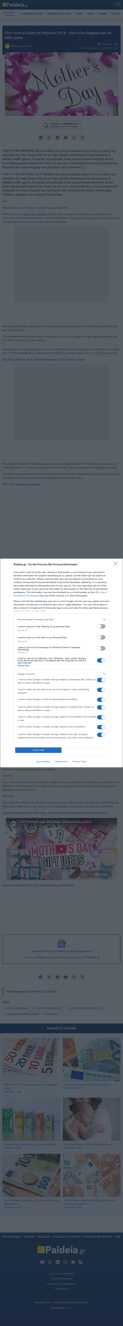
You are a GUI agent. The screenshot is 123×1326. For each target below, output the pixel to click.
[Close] (117, 565)
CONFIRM (38, 750)
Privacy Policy (80, 761)
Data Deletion (43, 761)
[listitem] (61, 619)
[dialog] (61, 663)
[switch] (101, 626)
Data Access (61, 761)
